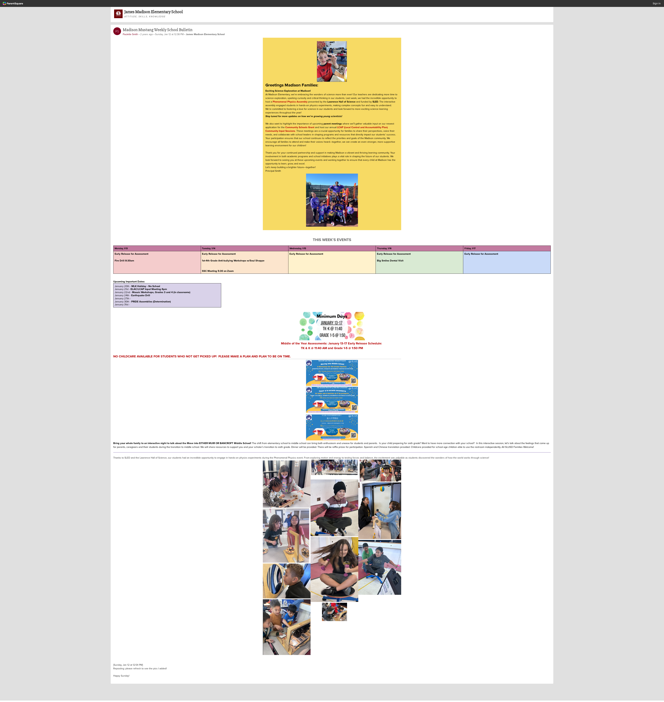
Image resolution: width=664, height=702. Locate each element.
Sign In (657, 3)
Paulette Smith (130, 34)
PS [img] (117, 31)
